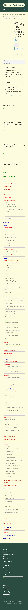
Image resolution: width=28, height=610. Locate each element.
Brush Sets (6, 230)
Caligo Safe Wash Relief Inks (12, 377)
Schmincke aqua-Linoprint (11, 385)
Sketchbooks (8, 218)
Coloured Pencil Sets (11, 413)
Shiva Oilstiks (8, 303)
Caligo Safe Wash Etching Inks (12, 366)
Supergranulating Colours (12, 335)
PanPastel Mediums (11, 454)
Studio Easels (8, 267)
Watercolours (7, 320)
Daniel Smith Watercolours (11, 322)
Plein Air (7, 270)
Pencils (5, 393)
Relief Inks (6, 375)
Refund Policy (6, 592)
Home (4, 14)
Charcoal (6, 442)
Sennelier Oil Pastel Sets (12, 468)
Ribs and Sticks (21, 54)
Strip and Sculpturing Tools (11, 509)
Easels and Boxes (7, 527)
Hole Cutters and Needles (11, 506)
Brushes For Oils (8, 227)
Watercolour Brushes (9, 249)
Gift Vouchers (6, 538)
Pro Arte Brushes (9, 245)
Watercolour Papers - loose (13, 206)
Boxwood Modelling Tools (11, 512)
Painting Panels (7, 186)
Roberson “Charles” (10, 314)
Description (7, 61)
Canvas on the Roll (8, 194)
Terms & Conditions (8, 587)
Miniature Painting (9, 232)
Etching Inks (7, 364)
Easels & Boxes (8, 265)
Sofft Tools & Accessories (12, 449)
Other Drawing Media (9, 436)
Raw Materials (7, 521)
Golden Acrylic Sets (11, 283)
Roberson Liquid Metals (11, 289)
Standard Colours (10, 332)
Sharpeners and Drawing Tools (11, 391)
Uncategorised (6, 222)
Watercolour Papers (10, 204)
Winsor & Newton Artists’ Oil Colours (14, 298)
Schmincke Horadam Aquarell (12, 330)
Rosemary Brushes (9, 243)
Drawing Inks (7, 417)
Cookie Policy (6, 594)
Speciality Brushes (8, 254)
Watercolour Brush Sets (11, 237)
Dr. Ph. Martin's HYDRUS (11, 327)
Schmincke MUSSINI (10, 311)
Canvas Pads (7, 189)
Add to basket (20, 48)
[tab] (14, 61)
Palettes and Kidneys (10, 493)
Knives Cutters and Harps (11, 498)
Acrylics (6, 274)
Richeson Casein (8, 356)
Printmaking (6, 359)
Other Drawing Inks (10, 433)
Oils (5, 296)
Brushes (5, 225)
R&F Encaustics (8, 353)
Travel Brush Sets (9, 240)
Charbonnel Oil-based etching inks (13, 371)
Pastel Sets (8, 476)
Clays (5, 518)
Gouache (6, 342)
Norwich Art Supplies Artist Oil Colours (15, 300)
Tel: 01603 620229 (7, 561)
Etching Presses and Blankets (11, 361)
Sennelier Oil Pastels (10, 463)
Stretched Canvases (8, 192)
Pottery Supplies (10, 14)
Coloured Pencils (9, 395)
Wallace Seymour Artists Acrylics (13, 287)
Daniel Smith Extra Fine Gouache (13, 347)
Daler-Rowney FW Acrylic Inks (13, 424)
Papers (6, 202)
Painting (5, 258)
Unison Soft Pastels (9, 471)
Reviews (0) (7, 63)
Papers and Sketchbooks (10, 200)
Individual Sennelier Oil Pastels (13, 465)
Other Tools (8, 515)
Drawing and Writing (8, 389)
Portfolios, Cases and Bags (9, 535)
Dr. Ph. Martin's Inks (10, 422)
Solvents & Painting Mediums (11, 263)
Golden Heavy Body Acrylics (13, 281)
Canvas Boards (7, 197)
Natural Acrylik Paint (10, 276)
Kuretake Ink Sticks (10, 419)
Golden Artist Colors (10, 278)
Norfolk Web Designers (16, 601)
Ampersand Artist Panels (10, 183)
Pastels (5, 444)
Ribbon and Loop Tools (11, 504)
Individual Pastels (10, 473)
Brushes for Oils (9, 316)
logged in (13, 95)
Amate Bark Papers (10, 214)
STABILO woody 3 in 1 (12, 410)
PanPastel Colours (10, 457)
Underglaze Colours (9, 524)
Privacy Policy (6, 589)
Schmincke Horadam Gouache (12, 344)
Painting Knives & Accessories (11, 260)
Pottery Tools (18, 14)
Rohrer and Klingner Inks (11, 427)
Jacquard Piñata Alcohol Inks (12, 430)
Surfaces (5, 181)
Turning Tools (8, 501)
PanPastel (7, 446)
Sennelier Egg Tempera (9, 350)
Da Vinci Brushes (9, 234)
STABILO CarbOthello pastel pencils (15, 407)
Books (4, 179)
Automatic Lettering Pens (10, 485)
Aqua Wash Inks (9, 369)
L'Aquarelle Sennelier (10, 325)
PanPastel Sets (9, 451)
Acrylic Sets (8, 292)
